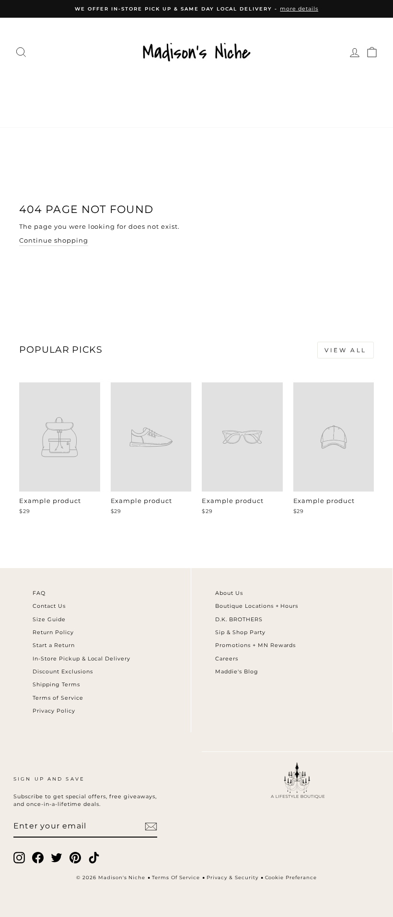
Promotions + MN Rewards (255, 645)
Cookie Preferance (291, 877)
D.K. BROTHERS (239, 619)
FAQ (39, 593)
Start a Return (54, 645)
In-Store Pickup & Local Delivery (81, 658)
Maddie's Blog (236, 671)
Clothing (66, 87)
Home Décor (268, 87)
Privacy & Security (232, 877)
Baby (186, 107)
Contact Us (49, 606)
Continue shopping (53, 240)
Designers (126, 87)
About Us (229, 593)
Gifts (220, 107)
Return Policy (53, 632)
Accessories (195, 87)
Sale (253, 107)
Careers (226, 658)
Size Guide (49, 619)
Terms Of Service (176, 877)
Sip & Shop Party (240, 632)
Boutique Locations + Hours (256, 606)
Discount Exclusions (63, 671)
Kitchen (330, 87)
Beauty (147, 107)
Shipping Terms (56, 684)
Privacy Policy (54, 710)
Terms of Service (58, 697)
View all (345, 350)
